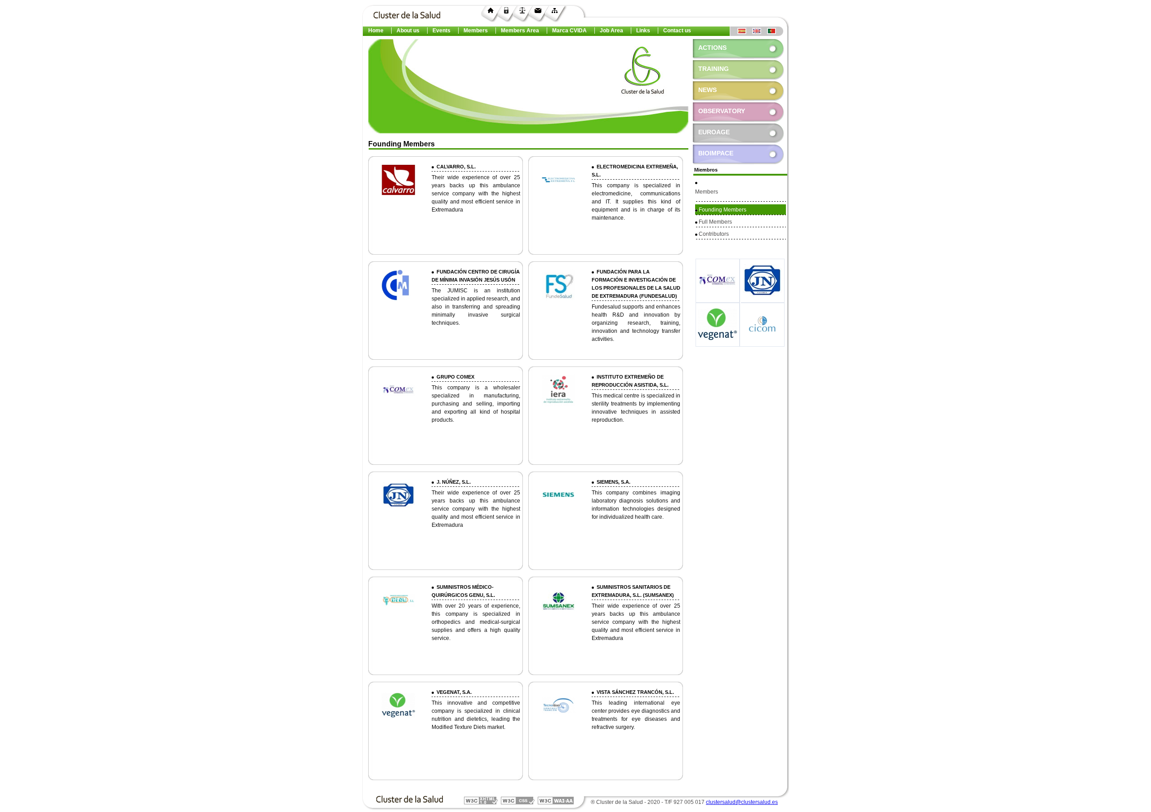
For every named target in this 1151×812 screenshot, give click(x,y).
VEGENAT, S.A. (453, 692)
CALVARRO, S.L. (455, 166)
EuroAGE (711, 132)
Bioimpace (713, 153)
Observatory (719, 111)
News (707, 89)
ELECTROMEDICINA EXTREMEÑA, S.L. (635, 170)
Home (376, 30)
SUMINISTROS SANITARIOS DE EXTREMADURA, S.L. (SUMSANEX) (633, 591)
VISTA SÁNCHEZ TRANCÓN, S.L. (634, 692)
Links (643, 30)
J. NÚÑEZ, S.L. (452, 482)
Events (442, 30)
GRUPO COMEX (454, 377)
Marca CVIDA (569, 30)
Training (713, 68)
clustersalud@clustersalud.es (742, 802)
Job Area (611, 30)
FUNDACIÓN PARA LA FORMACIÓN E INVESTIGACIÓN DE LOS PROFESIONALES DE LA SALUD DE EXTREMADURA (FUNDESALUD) (636, 284)
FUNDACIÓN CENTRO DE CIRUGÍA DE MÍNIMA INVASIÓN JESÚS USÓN (476, 275)
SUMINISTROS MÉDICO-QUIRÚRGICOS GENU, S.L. (463, 591)
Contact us (677, 30)
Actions (712, 47)
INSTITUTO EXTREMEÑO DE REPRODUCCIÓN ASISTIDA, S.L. (630, 381)
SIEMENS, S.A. (612, 482)
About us (408, 30)
